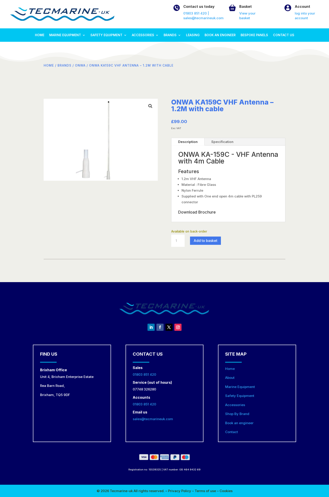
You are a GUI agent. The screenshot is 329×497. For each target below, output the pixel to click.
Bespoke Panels (254, 35)
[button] (150, 106)
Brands (170, 35)
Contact (231, 432)
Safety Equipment (106, 35)
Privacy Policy (180, 491)
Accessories (143, 35)
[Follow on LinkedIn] (151, 327)
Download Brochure (197, 212)
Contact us (283, 35)
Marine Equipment (65, 35)
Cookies (226, 491)
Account (302, 6)
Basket (245, 6)
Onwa (80, 65)
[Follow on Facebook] (160, 327)
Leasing (193, 35)
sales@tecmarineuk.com (153, 419)
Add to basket (205, 240)
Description (188, 142)
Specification (222, 142)
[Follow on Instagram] (178, 327)
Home (39, 35)
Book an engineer (220, 35)
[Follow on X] (169, 327)
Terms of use (206, 491)
